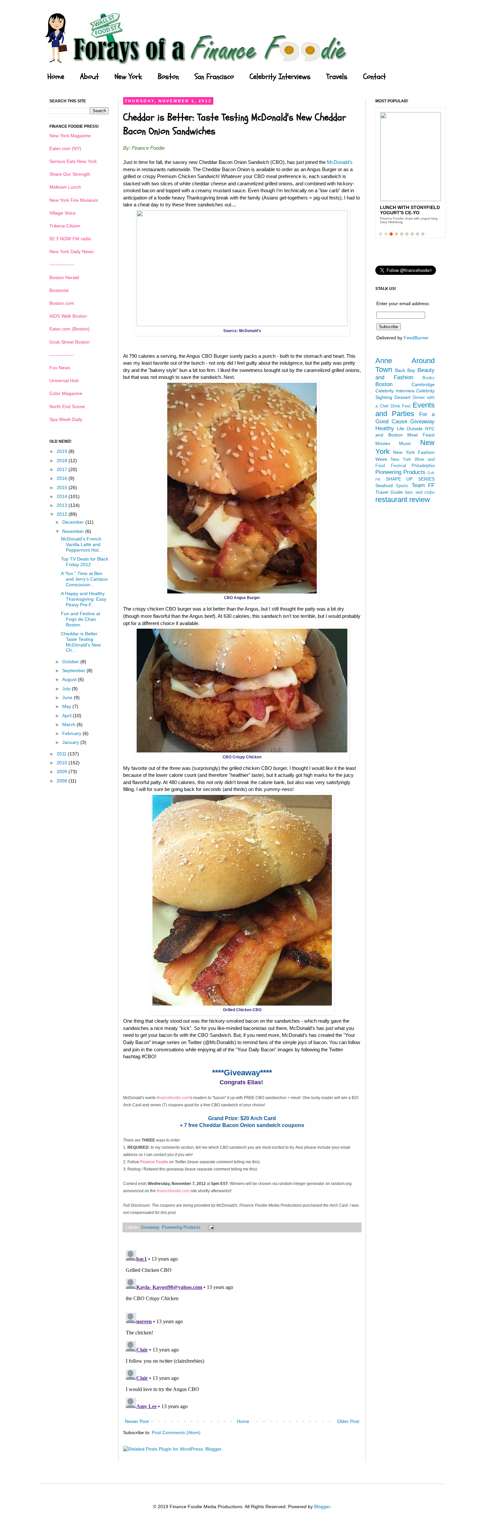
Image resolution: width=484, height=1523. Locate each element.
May (67, 706)
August (70, 679)
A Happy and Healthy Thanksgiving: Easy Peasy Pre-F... (83, 599)
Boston (168, 76)
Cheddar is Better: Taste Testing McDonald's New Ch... (81, 642)
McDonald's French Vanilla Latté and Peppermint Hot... (81, 544)
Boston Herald (64, 277)
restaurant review (402, 499)
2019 (62, 451)
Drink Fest (400, 406)
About (89, 76)
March (69, 724)
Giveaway (150, 1227)
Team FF (423, 485)
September (74, 670)
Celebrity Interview (395, 390)
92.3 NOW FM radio (70, 238)
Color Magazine (65, 393)
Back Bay (405, 370)
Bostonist (58, 290)
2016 (62, 478)
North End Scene (67, 406)
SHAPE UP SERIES (410, 479)
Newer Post (137, 1421)
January (71, 742)
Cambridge (423, 384)
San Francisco (214, 76)
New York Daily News (71, 251)
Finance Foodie (154, 1162)
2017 (62, 469)
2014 (62, 496)
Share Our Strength (69, 174)
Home (55, 76)
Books (428, 378)
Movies (382, 443)
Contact (374, 76)
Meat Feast (421, 434)
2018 (62, 460)
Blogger (322, 1506)
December (73, 522)
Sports (402, 486)
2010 (62, 762)
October (71, 661)
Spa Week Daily (65, 419)
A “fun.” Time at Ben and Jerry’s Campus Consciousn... (84, 579)
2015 (62, 487)
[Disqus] (242, 1329)
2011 (62, 753)
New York (128, 76)
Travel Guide (389, 492)
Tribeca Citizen (64, 225)
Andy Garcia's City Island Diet (404, 210)
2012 (62, 514)
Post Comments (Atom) (176, 1432)
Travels (336, 76)
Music (405, 443)
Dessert (402, 397)
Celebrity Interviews (280, 76)
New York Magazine (70, 135)
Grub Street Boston (69, 342)
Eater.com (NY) (65, 148)
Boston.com (61, 303)
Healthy (384, 428)
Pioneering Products (181, 1227)
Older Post (348, 1421)
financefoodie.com (173, 1097)
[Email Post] (210, 1227)
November (73, 531)
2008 (62, 780)
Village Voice (62, 213)
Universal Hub (64, 380)
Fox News (59, 367)
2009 (62, 771)
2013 (62, 505)
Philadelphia (423, 465)
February (72, 733)
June (68, 697)
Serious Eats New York (73, 161)
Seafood (384, 485)
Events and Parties (405, 409)
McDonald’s (340, 162)
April (67, 715)
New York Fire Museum (73, 200)
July (67, 688)
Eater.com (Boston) (69, 328)
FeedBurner (416, 337)
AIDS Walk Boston (68, 316)
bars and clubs (420, 492)
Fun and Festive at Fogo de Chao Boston (80, 619)
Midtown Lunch (65, 187)
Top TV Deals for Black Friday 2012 (84, 561)
